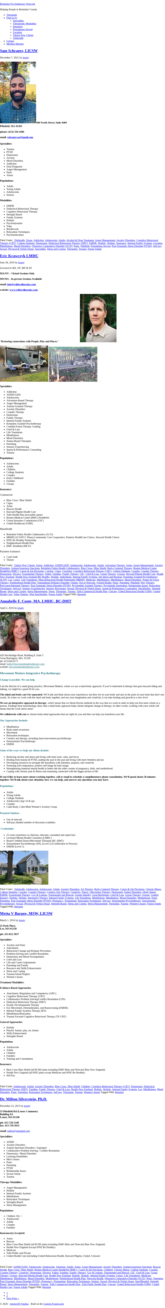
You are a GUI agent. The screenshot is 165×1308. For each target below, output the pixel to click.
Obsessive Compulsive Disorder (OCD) (52, 246)
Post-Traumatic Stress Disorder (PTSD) (132, 246)
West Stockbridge (38, 594)
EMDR (93, 243)
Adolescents (51, 240)
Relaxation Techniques (89, 900)
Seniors (95, 1281)
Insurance (121, 243)
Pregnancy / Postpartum (64, 900)
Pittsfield (85, 246)
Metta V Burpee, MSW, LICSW (26, 913)
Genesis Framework (53, 1304)
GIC (82, 574)
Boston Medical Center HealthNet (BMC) (55, 1269)
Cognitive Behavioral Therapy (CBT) (92, 571)
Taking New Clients (24, 565)
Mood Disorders (22, 246)
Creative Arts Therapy (58, 892)
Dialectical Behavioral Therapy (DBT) (68, 243)
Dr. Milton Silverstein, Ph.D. (23, 1099)
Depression (41, 243)
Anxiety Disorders (125, 240)
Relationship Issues (138, 585)
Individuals (65, 577)
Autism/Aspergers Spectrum (25, 568)
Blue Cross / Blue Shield (93, 568)
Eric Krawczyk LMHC (19, 256)
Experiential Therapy (33, 574)
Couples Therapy (149, 571)
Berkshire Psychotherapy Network (17, 4)
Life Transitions (29, 579)
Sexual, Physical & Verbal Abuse (17, 249)
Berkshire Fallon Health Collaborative (60, 568)
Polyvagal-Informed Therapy (14, 585)
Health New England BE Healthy (32, 577)
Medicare (91, 579)
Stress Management (37, 591)
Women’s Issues (138, 903)
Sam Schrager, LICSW (19, 51)
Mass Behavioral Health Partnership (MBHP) (62, 579)
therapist (81, 594)
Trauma (82, 249)
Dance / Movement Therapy (96, 892)
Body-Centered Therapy (119, 568)
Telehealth (19, 240)
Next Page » (12, 1298)
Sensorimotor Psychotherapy (126, 900)
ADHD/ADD (62, 565)
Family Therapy (70, 574)
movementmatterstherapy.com (24, 667)
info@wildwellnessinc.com (21, 284)
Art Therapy (87, 889)
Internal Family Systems (139, 243)
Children (85, 1086)
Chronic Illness (153, 889)
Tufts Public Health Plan (94, 1284)
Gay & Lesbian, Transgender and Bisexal (52, 895)
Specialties (40, 249)
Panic (76, 246)
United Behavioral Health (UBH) (135, 591)
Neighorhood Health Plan (23, 582)
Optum (74, 582)
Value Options (21, 594)
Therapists (72, 249)
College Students (25, 243)
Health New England (82, 1089)
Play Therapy (147, 582)
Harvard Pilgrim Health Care (140, 574)
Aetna (129, 565)
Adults (61, 240)
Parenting (124, 582)
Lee (10, 579)
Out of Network (87, 582)
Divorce (17, 574)
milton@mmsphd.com (18, 1131)
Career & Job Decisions (32, 571)
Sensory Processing (56, 588)
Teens (51, 591)
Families (57, 574)
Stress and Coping (56, 249)
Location (157, 243)
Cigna (58, 571)
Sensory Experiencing (33, 588)
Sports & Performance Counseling (119, 588)
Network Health (95, 1278)
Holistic (102, 243)
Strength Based (59, 903)
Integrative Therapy (38, 898)
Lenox (16, 579)
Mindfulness (6, 246)
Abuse (29, 240)
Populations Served (100, 246)
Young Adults (94, 249)
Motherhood (144, 898)
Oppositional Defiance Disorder (53, 582)
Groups (121, 574)
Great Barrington (100, 895)
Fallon (48, 574)
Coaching (67, 571)
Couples (135, 571)
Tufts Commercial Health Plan (92, 591)
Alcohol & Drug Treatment (80, 240)
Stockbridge (144, 588)
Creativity (75, 892)
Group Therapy (108, 574)
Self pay (157, 246)
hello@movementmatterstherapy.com (25, 664)
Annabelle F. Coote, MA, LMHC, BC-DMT (35, 601)
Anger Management (105, 240)
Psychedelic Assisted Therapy (87, 585)
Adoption (60, 1267)
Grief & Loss (92, 574)
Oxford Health (104, 582)
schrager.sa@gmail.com (20, 137)
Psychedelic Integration (115, 585)
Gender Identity (83, 895)
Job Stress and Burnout (110, 577)
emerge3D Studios (19, 1304)
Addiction (39, 240)
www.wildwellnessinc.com (24, 289)
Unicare (113, 591)
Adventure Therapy (115, 565)
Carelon (49, 571)
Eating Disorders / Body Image (140, 892)
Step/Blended (142, 1281)
